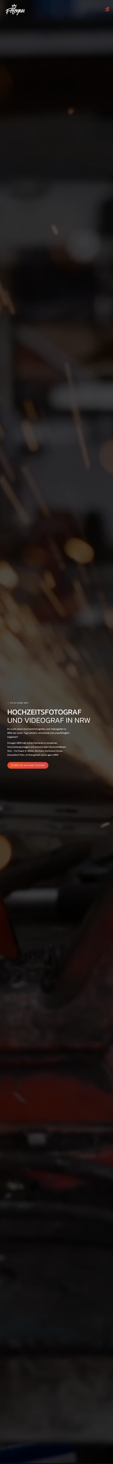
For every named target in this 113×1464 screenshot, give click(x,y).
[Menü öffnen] (107, 9)
